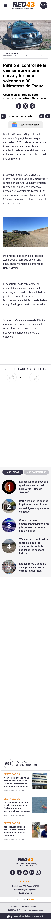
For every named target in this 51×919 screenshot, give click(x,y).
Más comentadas (36, 472)
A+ (42, 116)
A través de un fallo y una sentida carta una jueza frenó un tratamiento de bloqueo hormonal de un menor (16, 784)
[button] (18, 106)
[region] (25, 403)
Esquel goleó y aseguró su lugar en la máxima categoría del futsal (32, 567)
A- (47, 116)
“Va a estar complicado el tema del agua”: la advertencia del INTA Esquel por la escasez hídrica (34, 546)
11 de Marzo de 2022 (11, 53)
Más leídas (13, 472)
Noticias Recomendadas (26, 763)
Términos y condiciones (31, 907)
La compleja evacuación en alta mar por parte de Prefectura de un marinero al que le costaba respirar (17, 808)
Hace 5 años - (20, 56)
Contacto (14, 907)
